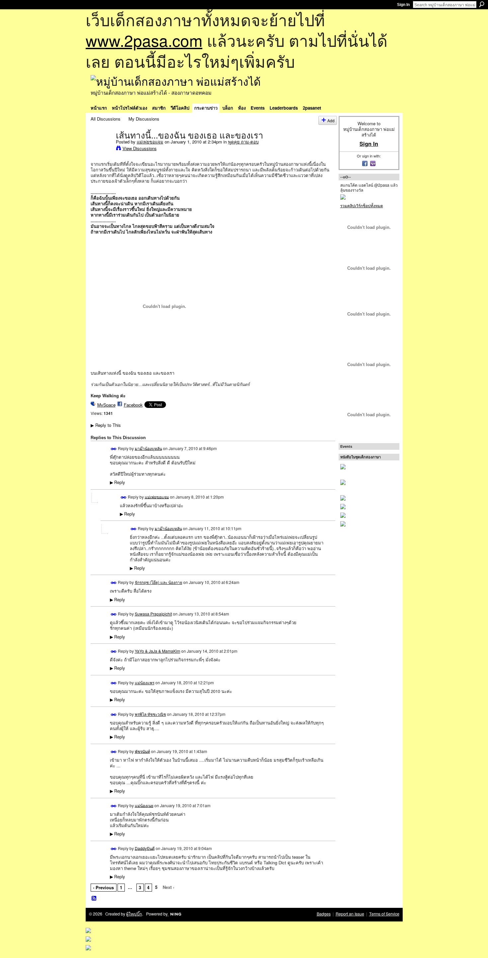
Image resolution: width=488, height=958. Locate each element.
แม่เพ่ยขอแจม (150, 142)
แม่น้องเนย (144, 805)
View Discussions (139, 148)
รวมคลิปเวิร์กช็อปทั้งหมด (361, 205)
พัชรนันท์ (142, 751)
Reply (117, 482)
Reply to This (106, 425)
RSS (94, 899)
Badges (324, 914)
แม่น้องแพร (144, 682)
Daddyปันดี (145, 848)
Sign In (403, 4)
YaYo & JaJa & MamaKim (157, 651)
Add (331, 120)
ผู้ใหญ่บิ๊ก (134, 914)
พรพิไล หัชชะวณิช (150, 714)
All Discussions (106, 119)
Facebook (133, 405)
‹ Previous (103, 887)
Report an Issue (350, 914)
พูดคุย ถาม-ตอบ (243, 142)
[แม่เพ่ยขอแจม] (101, 149)
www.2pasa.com (144, 40)
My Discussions (143, 119)
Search (481, 4)
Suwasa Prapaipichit (153, 614)
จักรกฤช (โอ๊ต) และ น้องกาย (158, 582)
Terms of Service (384, 914)
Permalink (114, 449)
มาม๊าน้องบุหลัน (148, 448)
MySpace (106, 405)
